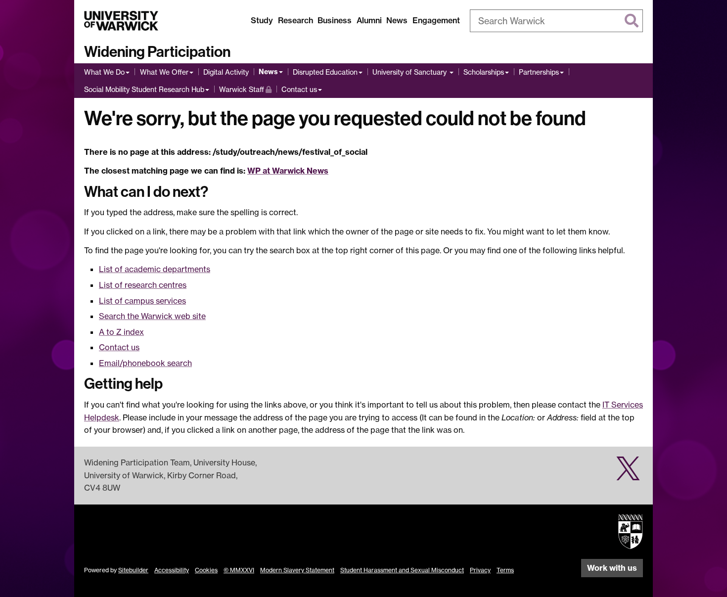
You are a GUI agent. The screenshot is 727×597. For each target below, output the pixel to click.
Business (335, 20)
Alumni (369, 20)
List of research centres (142, 285)
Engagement (436, 20)
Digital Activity (226, 72)
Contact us (299, 89)
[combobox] (556, 20)
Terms (505, 570)
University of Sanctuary (410, 72)
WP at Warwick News (287, 171)
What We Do (104, 72)
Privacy (480, 570)
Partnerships (539, 72)
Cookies (206, 570)
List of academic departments (154, 269)
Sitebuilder (133, 570)
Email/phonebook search (145, 363)
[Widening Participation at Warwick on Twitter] (628, 474)
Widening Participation (157, 52)
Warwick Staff (245, 89)
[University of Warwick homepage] (121, 21)
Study (262, 20)
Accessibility (171, 570)
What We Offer (164, 72)
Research (295, 20)
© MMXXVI (239, 570)
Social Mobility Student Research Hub (144, 89)
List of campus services (142, 301)
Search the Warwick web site (152, 316)
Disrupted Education (325, 72)
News (397, 20)
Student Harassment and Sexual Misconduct (402, 570)
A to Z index (121, 332)
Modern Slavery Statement (297, 570)
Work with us (612, 568)
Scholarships (483, 72)
